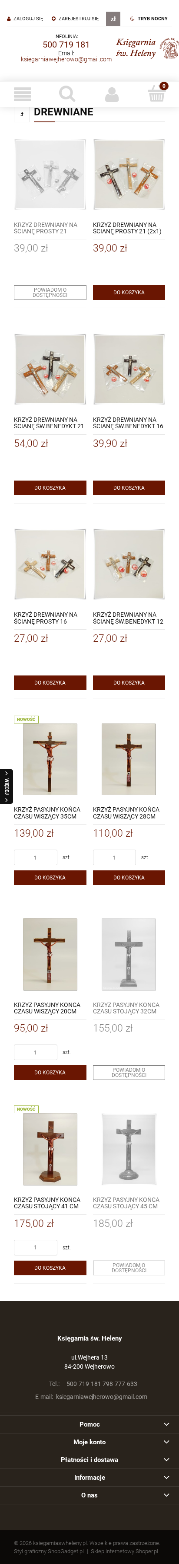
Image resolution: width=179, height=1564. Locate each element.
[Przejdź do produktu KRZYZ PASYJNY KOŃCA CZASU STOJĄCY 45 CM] (129, 1149)
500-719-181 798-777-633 (93, 1383)
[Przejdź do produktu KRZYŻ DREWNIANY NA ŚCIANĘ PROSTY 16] (50, 565)
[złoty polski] (113, 19)
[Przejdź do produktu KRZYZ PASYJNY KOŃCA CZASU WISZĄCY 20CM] (50, 954)
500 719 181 (66, 44)
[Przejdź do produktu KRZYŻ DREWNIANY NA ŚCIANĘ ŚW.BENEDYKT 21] (50, 369)
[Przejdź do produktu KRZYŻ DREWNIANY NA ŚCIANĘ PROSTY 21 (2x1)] (129, 174)
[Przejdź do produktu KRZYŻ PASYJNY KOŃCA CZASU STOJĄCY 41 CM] (50, 1149)
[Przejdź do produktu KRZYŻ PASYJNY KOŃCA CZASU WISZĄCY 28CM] (129, 759)
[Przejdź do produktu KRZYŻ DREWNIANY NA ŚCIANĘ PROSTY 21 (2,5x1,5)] (50, 174)
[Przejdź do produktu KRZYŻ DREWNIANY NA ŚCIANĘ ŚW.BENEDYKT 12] (129, 565)
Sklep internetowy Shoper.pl (124, 1551)
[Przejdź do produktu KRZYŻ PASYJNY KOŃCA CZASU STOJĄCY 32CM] (129, 954)
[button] (22, 94)
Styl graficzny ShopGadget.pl (49, 1551)
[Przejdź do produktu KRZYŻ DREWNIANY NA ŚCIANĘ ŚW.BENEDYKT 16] (129, 369)
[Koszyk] (156, 93)
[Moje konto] (112, 94)
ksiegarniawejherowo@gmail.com (66, 59)
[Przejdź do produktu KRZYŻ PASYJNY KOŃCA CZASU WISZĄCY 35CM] (50, 759)
